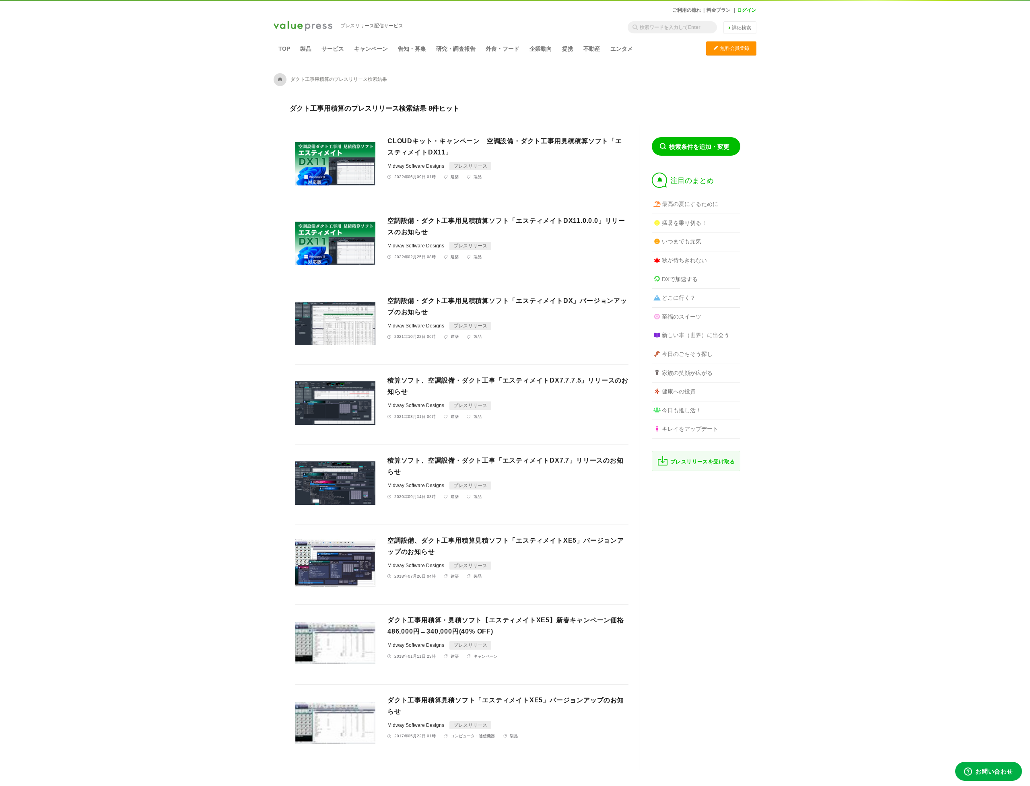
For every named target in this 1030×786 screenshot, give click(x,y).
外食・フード (502, 48)
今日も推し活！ (681, 410)
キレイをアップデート (690, 429)
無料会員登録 (731, 48)
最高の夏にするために (690, 204)
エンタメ (621, 48)
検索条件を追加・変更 (699, 146)
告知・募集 (412, 48)
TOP (284, 48)
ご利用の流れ (686, 10)
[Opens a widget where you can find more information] (988, 772)
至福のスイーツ (681, 316)
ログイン (746, 10)
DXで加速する (680, 279)
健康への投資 (679, 391)
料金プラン (719, 10)
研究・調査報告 (456, 48)
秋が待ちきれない (684, 260)
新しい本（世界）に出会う (695, 335)
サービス (332, 48)
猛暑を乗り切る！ (684, 223)
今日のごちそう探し (687, 354)
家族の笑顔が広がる (687, 373)
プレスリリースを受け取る (702, 462)
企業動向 (540, 48)
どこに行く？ (679, 297)
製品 (305, 48)
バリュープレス (303, 26)
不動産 (591, 48)
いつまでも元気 (681, 241)
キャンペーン (371, 48)
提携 (567, 48)
